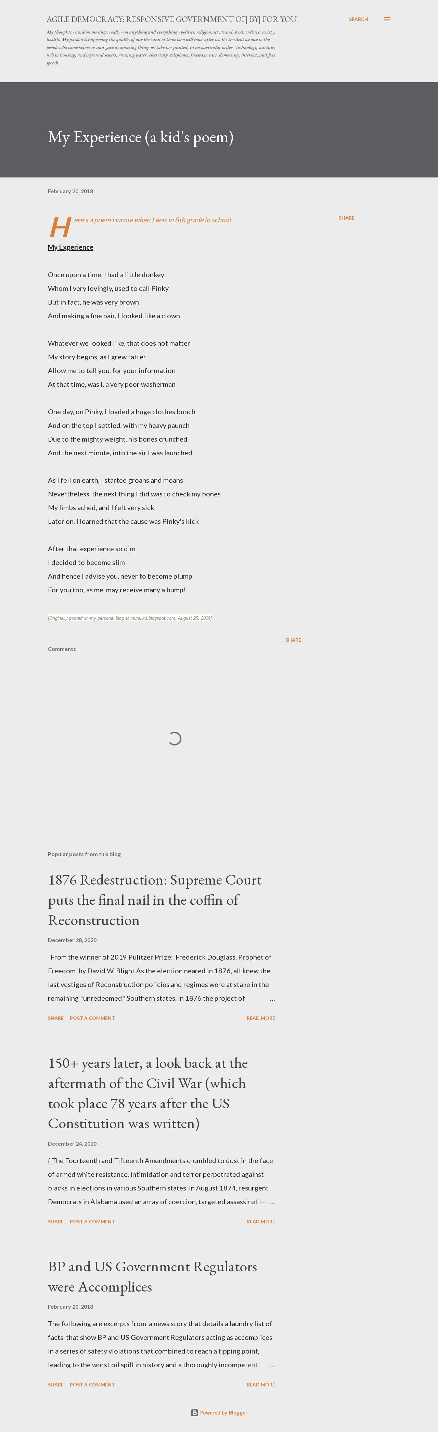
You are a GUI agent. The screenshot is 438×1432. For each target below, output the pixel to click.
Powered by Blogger (223, 1412)
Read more (261, 1018)
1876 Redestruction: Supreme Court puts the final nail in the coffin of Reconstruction (154, 899)
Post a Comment (92, 1018)
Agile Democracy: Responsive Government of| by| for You (172, 19)
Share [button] (347, 218)
